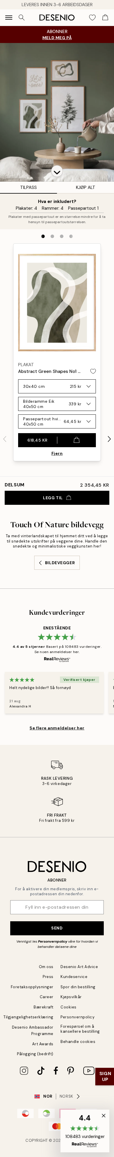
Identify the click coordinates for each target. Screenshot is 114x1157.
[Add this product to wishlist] (93, 371)
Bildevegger (60, 562)
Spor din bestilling (78, 986)
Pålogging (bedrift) (35, 1053)
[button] (57, 171)
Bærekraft (43, 1007)
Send (57, 928)
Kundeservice (74, 976)
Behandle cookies (78, 1041)
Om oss (46, 966)
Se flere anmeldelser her (57, 728)
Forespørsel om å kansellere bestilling (80, 1029)
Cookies (69, 1007)
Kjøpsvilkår (71, 996)
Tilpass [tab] (28, 187)
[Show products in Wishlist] (92, 18)
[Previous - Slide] (4, 439)
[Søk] (21, 18)
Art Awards (42, 1043)
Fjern (57, 453)
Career (46, 996)
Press (48, 976)
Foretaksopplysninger (32, 986)
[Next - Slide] (109, 439)
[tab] (43, 236)
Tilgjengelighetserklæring (28, 1017)
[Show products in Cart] (105, 18)
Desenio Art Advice (79, 966)
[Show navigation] (8, 18)
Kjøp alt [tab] (85, 187)
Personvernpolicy (52, 941)
